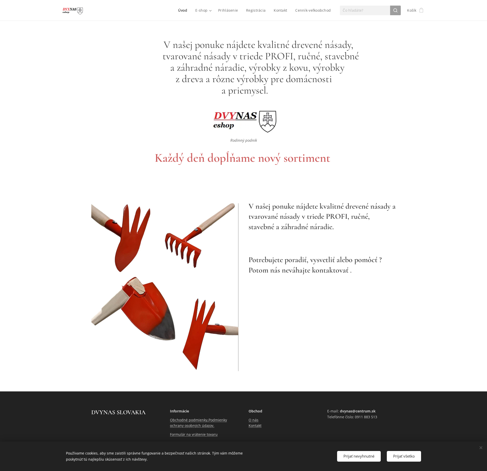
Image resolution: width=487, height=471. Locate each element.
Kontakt (255, 425)
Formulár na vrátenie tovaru (194, 434)
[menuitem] (184, 10)
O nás (253, 420)
